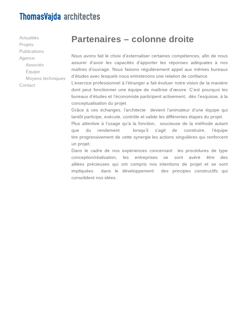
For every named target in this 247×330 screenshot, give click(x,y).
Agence (27, 58)
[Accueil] (59, 19)
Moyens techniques (45, 78)
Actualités (29, 37)
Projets (26, 44)
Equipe (33, 71)
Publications (31, 51)
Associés (35, 64)
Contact (27, 85)
